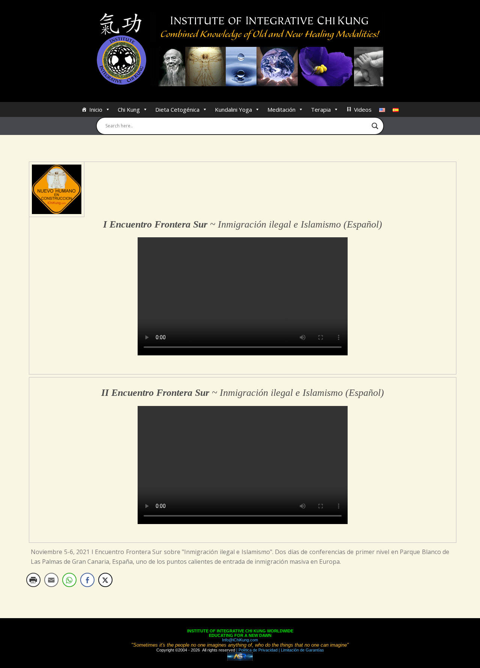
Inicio (95, 109)
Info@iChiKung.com (240, 640)
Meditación (281, 109)
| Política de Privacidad (256, 650)
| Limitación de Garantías (301, 650)
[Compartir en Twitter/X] (105, 580)
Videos (363, 109)
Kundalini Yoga (233, 109)
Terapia (321, 109)
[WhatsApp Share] (69, 580)
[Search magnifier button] (375, 126)
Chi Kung (129, 109)
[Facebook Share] (87, 580)
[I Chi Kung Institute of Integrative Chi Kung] (240, 49)
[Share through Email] (51, 580)
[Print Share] (33, 580)
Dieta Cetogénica (177, 109)
